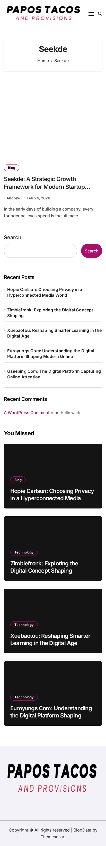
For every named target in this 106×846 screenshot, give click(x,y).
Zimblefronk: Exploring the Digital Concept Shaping (50, 312)
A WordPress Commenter (28, 412)
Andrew (13, 198)
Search (12, 237)
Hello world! (72, 412)
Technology (24, 552)
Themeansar (52, 836)
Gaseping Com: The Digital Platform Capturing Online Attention (54, 374)
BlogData (82, 830)
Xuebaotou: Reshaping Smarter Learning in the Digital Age (54, 333)
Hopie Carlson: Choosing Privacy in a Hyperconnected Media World (44, 292)
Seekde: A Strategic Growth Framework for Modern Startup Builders (44, 186)
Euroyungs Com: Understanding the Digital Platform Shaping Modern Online (50, 353)
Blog (11, 168)
